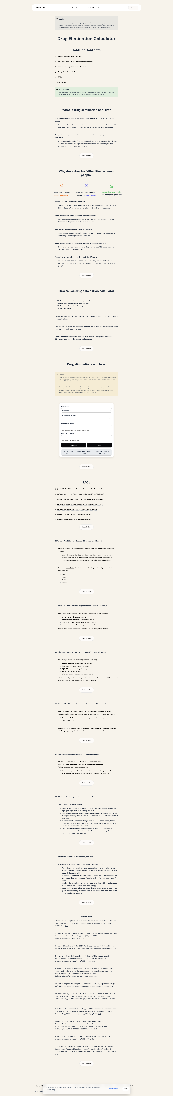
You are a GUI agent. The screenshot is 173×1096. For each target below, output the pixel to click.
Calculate (74, 445)
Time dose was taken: (69, 415)
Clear (99, 445)
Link (95, 1029)
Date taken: (65, 407)
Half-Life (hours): (67, 434)
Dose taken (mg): (67, 424)
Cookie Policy (113, 1088)
